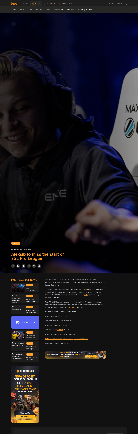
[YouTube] (23, 266)
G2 (87, 292)
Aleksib (84, 289)
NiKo (60, 325)
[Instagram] (18, 266)
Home (25, 4)
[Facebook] (13, 266)
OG (85, 295)
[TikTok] (29, 266)
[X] (34, 266)
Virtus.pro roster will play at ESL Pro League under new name (66, 339)
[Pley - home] (14, 3)
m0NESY (60, 330)
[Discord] (39, 266)
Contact (111, 4)
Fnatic (69, 307)
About (119, 4)
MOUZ (74, 307)
